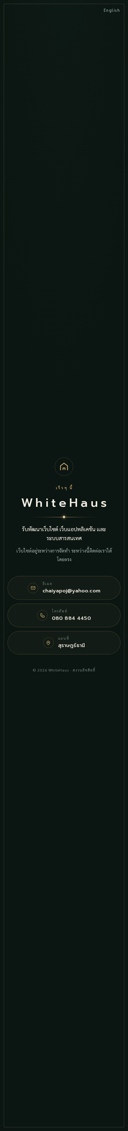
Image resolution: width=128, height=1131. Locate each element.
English (112, 10)
